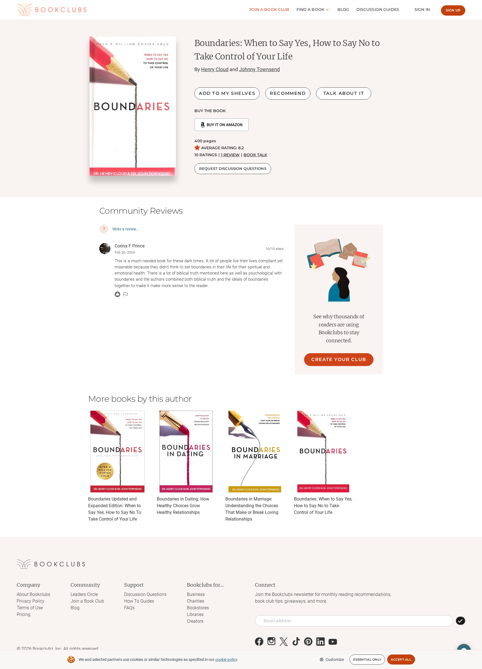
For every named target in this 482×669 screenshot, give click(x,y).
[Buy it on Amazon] (221, 124)
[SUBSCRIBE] (460, 621)
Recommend (288, 93)
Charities (195, 601)
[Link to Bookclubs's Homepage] (51, 10)
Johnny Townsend (259, 69)
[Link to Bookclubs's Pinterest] (308, 641)
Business (196, 594)
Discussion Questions (145, 594)
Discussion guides (377, 9)
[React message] (117, 294)
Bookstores (198, 607)
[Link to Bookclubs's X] (283, 641)
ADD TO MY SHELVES (227, 93)
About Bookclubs (33, 594)
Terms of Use (30, 607)
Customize (335, 659)
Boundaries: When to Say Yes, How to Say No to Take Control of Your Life (323, 505)
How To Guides (139, 601)
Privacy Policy (30, 601)
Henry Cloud (214, 69)
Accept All (401, 659)
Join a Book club (269, 9)
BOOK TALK (255, 154)
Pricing (23, 614)
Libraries (195, 614)
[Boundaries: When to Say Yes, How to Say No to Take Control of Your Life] (323, 451)
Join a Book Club (87, 601)
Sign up (453, 10)
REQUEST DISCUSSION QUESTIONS (232, 168)
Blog (344, 9)
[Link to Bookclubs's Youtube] (333, 642)
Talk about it (343, 93)
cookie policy (226, 659)
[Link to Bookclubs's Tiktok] (296, 641)
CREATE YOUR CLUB (338, 359)
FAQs (129, 607)
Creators (195, 621)
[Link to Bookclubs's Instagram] (271, 641)
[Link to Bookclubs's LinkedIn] (320, 641)
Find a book (311, 9)
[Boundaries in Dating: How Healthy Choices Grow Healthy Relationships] (186, 451)
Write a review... (125, 229)
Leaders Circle (84, 594)
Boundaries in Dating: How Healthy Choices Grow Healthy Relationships (183, 505)
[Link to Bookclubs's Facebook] (259, 641)
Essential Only (367, 659)
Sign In (422, 9)
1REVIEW (230, 154)
